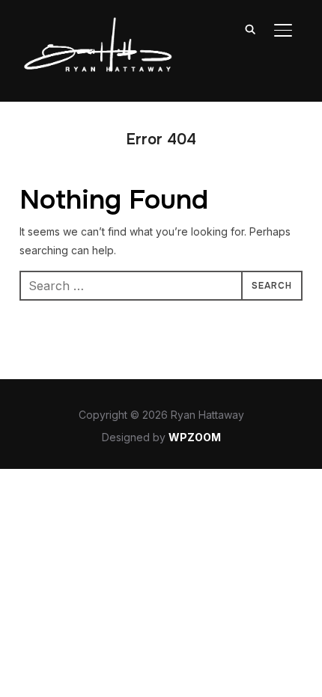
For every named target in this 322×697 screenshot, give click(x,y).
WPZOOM (194, 437)
